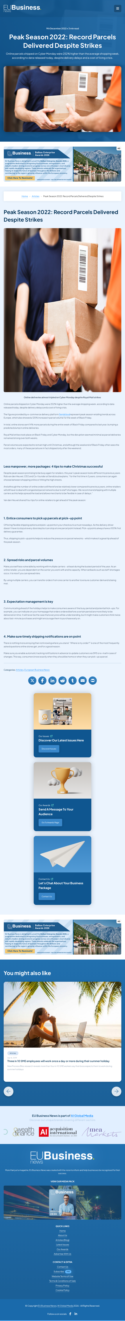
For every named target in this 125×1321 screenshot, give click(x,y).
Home (25, 196)
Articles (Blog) (62, 1240)
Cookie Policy (63, 1290)
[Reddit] (62, 680)
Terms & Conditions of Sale (62, 1280)
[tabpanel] (62, 1032)
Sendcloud (64, 414)
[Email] (83, 680)
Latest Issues (62, 1244)
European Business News (37, 669)
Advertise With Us (62, 1253)
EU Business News (47, 1305)
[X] (32, 680)
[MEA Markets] (61, 1132)
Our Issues (44, 736)
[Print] (93, 680)
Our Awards (44, 805)
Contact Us (44, 879)
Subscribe (59, 1271)
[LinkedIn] (52, 680)
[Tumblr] (72, 680)
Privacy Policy (62, 1285)
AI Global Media (82, 1115)
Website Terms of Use (62, 1276)
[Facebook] (42, 680)
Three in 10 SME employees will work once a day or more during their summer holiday (58, 1061)
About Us (62, 1235)
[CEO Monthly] (101, 1132)
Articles (35, 196)
